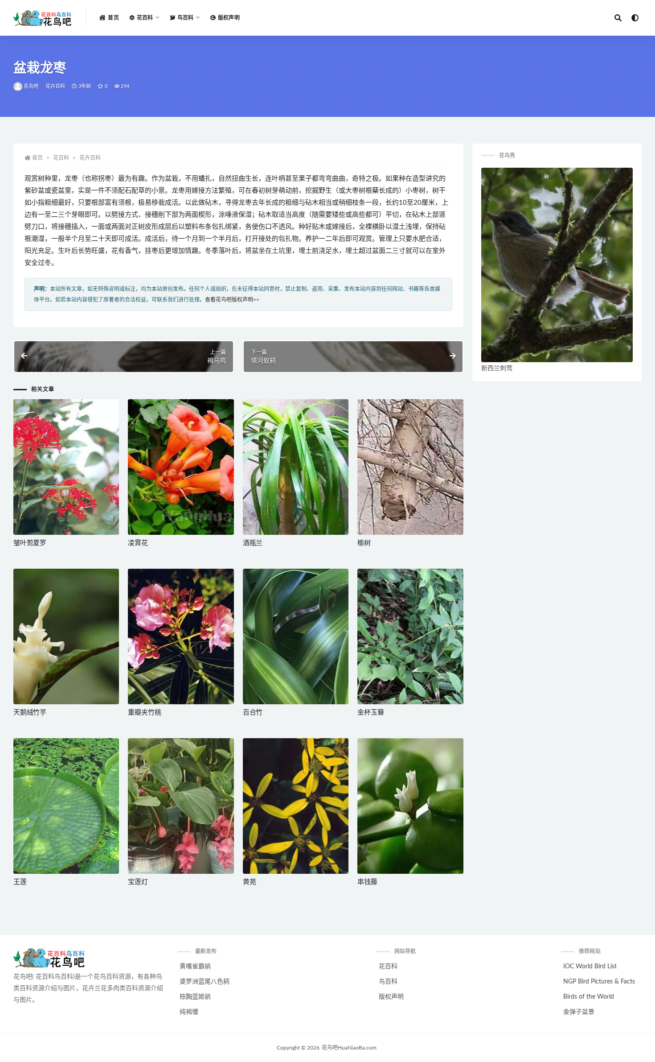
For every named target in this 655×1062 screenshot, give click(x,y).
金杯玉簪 (370, 712)
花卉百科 (55, 86)
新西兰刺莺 (496, 368)
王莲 (20, 882)
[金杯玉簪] (410, 636)
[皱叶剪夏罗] (66, 467)
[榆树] (410, 467)
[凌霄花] (180, 467)
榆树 (364, 543)
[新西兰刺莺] (557, 265)
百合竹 (252, 712)
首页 (113, 18)
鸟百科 (388, 982)
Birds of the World (588, 997)
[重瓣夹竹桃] (180, 636)
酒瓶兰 (252, 543)
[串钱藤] (410, 806)
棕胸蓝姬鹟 (195, 997)
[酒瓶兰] (295, 467)
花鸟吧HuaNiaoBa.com (349, 1047)
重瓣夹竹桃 (144, 712)
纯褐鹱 (189, 1012)
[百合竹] (295, 636)
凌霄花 (137, 543)
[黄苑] (295, 806)
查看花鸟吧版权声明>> (232, 299)
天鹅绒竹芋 (29, 712)
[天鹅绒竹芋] (66, 636)
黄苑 (249, 882)
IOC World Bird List (590, 966)
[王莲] (66, 806)
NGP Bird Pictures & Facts (599, 982)
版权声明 (229, 18)
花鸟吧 (31, 86)
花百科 (61, 158)
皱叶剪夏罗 (29, 543)
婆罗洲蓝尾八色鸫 (204, 982)
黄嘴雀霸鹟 (195, 966)
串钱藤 (367, 882)
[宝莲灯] (180, 806)
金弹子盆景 (578, 1012)
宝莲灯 (137, 882)
